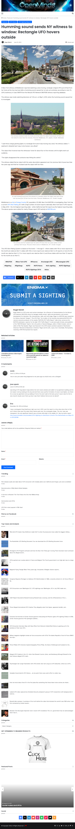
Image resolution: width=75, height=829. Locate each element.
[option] (37, 789)
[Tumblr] (31, 277)
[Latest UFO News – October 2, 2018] (62, 346)
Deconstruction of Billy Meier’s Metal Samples (14, 488)
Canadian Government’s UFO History (20, 673)
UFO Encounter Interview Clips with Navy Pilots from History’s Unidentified (31, 626)
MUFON (9, 262)
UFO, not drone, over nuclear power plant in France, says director (29, 805)
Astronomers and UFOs (8, 501)
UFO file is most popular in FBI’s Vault (12, 507)
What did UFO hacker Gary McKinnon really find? (24, 532)
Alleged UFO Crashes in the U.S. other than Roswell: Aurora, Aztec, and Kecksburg (33, 654)
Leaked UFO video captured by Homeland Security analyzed (27, 692)
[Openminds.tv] (37, 6)
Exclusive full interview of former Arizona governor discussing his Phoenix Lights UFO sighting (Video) (39, 616)
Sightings (19, 266)
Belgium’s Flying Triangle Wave (18, 569)
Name (3, 451)
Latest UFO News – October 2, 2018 (61, 354)
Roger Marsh (8, 42)
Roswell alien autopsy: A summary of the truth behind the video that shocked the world (35, 701)
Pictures (35, 262)
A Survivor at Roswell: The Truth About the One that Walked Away (20, 494)
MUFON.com (51, 209)
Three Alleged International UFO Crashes (21, 607)
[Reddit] (40, 277)
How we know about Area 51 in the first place (23, 682)
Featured (9, 18)
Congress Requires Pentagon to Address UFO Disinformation (27, 579)
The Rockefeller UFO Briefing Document (21, 541)
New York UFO (22, 262)
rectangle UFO (47, 262)
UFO (28, 266)
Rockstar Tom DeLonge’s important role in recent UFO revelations (28, 710)
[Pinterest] (35, 277)
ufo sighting (51, 266)
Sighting (8, 266)
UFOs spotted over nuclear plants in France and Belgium (26, 560)
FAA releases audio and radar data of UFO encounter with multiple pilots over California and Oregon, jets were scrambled (36, 482)
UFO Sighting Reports (24, 22)
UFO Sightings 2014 (34, 269)
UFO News (13, 22)
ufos (47, 269)
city (13, 202)
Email (3, 459)
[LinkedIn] (26, 277)
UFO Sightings (65, 266)
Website (41, 459)
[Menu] (2, 13)
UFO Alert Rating (13, 204)
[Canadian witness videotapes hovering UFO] (12, 346)
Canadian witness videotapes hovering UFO (11, 354)
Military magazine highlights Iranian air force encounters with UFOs (29, 635)
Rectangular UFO (63, 262)
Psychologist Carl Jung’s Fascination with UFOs (23, 663)
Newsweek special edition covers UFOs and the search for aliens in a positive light (37, 355)
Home (4, 18)
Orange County (21, 202)
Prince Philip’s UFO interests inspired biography (23, 645)
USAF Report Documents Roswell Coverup (22, 598)
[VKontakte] (44, 277)
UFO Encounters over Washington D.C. (21, 588)
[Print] (53, 277)
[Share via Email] (48, 277)
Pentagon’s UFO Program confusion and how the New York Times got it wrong (32, 550)
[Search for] (73, 13)
